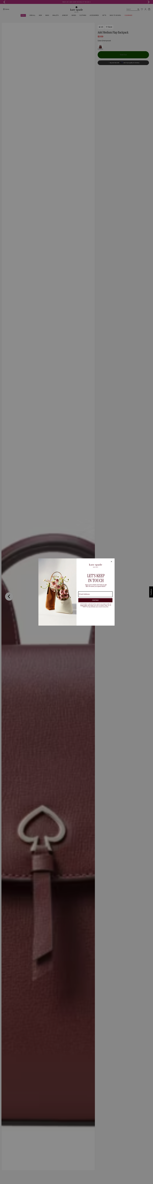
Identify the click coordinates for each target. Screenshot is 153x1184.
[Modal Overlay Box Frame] (76, 592)
